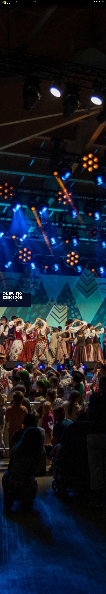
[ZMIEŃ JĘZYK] (16, 1)
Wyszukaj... (34, 1)
